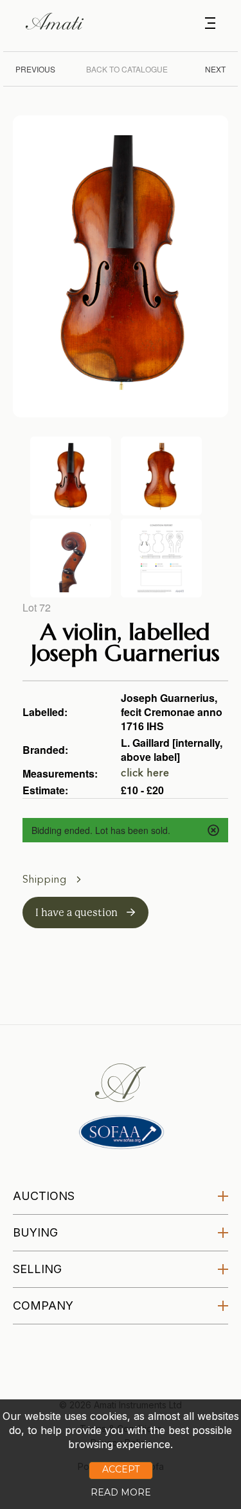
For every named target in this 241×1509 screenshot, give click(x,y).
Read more (121, 1492)
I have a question (77, 912)
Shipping (46, 880)
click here (145, 774)
